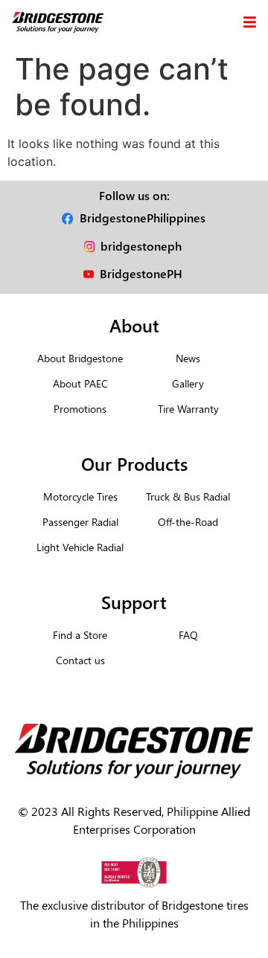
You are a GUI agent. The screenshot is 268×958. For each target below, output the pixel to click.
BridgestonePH (141, 273)
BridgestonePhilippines (142, 217)
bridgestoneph (141, 246)
